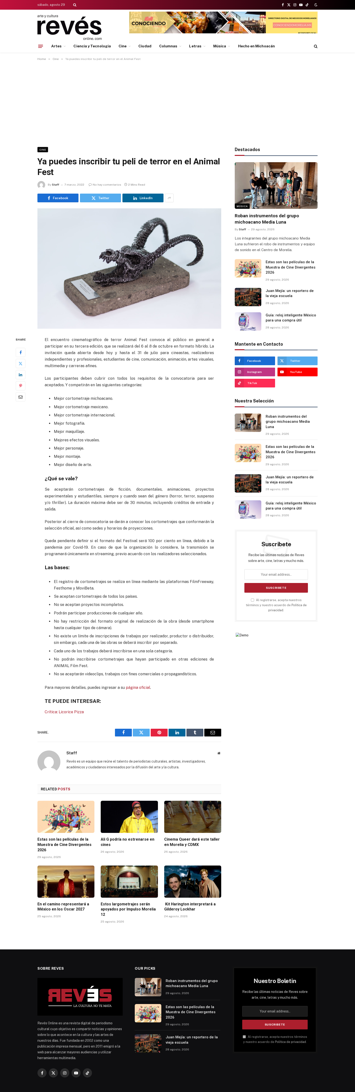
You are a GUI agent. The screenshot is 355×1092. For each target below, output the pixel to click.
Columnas (168, 46)
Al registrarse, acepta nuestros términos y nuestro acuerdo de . (276, 605)
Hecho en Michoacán (256, 46)
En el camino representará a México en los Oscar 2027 (63, 907)
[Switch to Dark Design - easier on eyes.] (315, 5)
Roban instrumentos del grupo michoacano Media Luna (267, 219)
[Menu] (40, 46)
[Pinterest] (20, 385)
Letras (195, 46)
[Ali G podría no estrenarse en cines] (129, 817)
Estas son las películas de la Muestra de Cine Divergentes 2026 (64, 844)
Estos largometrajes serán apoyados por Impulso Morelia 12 (128, 909)
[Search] (74, 5)
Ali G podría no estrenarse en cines (127, 842)
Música (219, 46)
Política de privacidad (290, 1042)
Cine (123, 46)
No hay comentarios (107, 184)
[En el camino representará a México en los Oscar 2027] (65, 882)
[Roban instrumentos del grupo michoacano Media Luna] (276, 185)
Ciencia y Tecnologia (92, 46)
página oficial (138, 687)
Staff (55, 184)
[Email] (20, 396)
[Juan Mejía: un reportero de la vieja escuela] (248, 297)
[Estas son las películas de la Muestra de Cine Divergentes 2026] (65, 817)
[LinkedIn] (20, 374)
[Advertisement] (177, 103)
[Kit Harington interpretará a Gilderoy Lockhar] (192, 882)
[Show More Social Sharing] (169, 198)
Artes (56, 46)
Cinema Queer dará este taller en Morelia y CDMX (192, 842)
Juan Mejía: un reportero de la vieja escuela (290, 293)
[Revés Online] (69, 27)
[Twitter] (20, 363)
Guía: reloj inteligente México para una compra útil (291, 317)
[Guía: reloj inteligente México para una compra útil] (248, 321)
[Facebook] (20, 352)
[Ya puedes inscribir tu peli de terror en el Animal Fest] (129, 268)
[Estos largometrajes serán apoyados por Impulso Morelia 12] (129, 882)
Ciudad (144, 46)
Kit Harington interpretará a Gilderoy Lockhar (190, 907)
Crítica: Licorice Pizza (64, 712)
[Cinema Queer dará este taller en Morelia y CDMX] (192, 817)
